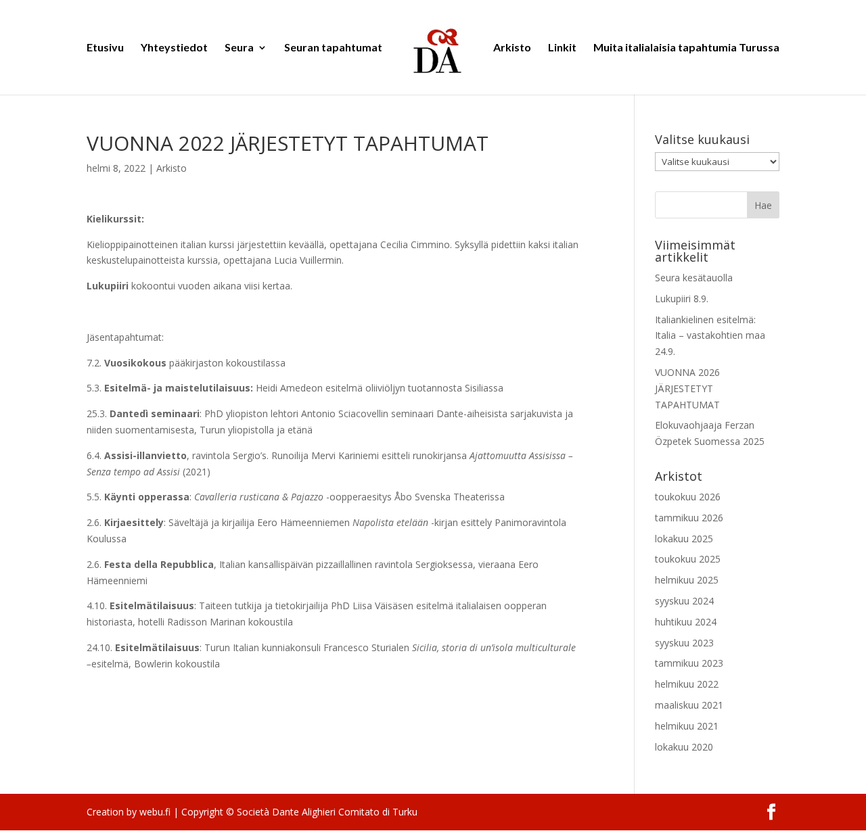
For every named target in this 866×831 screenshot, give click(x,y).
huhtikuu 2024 (685, 621)
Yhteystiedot (174, 48)
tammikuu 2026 (689, 517)
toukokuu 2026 (688, 496)
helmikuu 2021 (687, 725)
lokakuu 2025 (684, 538)
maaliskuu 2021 (689, 704)
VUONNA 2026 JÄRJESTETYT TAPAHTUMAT (687, 388)
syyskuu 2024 (684, 600)
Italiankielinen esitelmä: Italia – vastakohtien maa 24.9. (710, 335)
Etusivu (105, 48)
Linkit (562, 48)
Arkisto (512, 48)
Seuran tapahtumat (333, 48)
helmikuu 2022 (687, 684)
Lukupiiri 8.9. (681, 298)
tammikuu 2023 (689, 663)
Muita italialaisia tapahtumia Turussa (686, 48)
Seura (239, 48)
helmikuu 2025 (687, 579)
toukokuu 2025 (688, 558)
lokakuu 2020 (684, 746)
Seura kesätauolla (694, 277)
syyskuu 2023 (684, 642)
